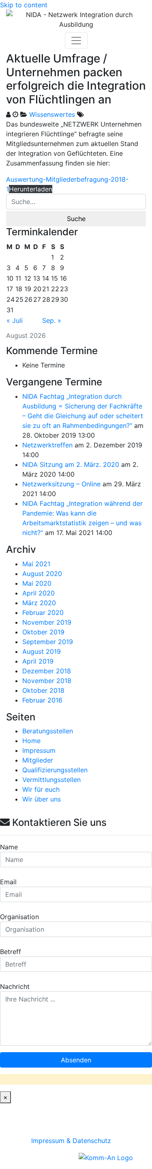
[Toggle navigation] (76, 40)
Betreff (10, 952)
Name (9, 847)
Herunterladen (30, 189)
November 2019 (46, 622)
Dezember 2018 (46, 671)
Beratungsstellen (47, 731)
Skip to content (23, 5)
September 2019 (47, 642)
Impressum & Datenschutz (71, 1141)
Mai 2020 (36, 583)
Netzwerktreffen (47, 445)
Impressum (39, 750)
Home (31, 741)
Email (8, 882)
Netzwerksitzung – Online (61, 484)
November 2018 (46, 681)
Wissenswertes (52, 114)
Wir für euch (41, 789)
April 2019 (38, 661)
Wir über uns (41, 799)
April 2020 (38, 593)
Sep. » (51, 320)
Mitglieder (37, 760)
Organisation (19, 917)
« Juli (14, 320)
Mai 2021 (36, 564)
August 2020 (42, 573)
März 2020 (39, 603)
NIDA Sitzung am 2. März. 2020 (70, 464)
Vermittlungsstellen (51, 780)
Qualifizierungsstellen (55, 770)
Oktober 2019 (43, 632)
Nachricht (15, 986)
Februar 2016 (42, 700)
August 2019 (41, 651)
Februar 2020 (43, 612)
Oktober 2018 (43, 690)
